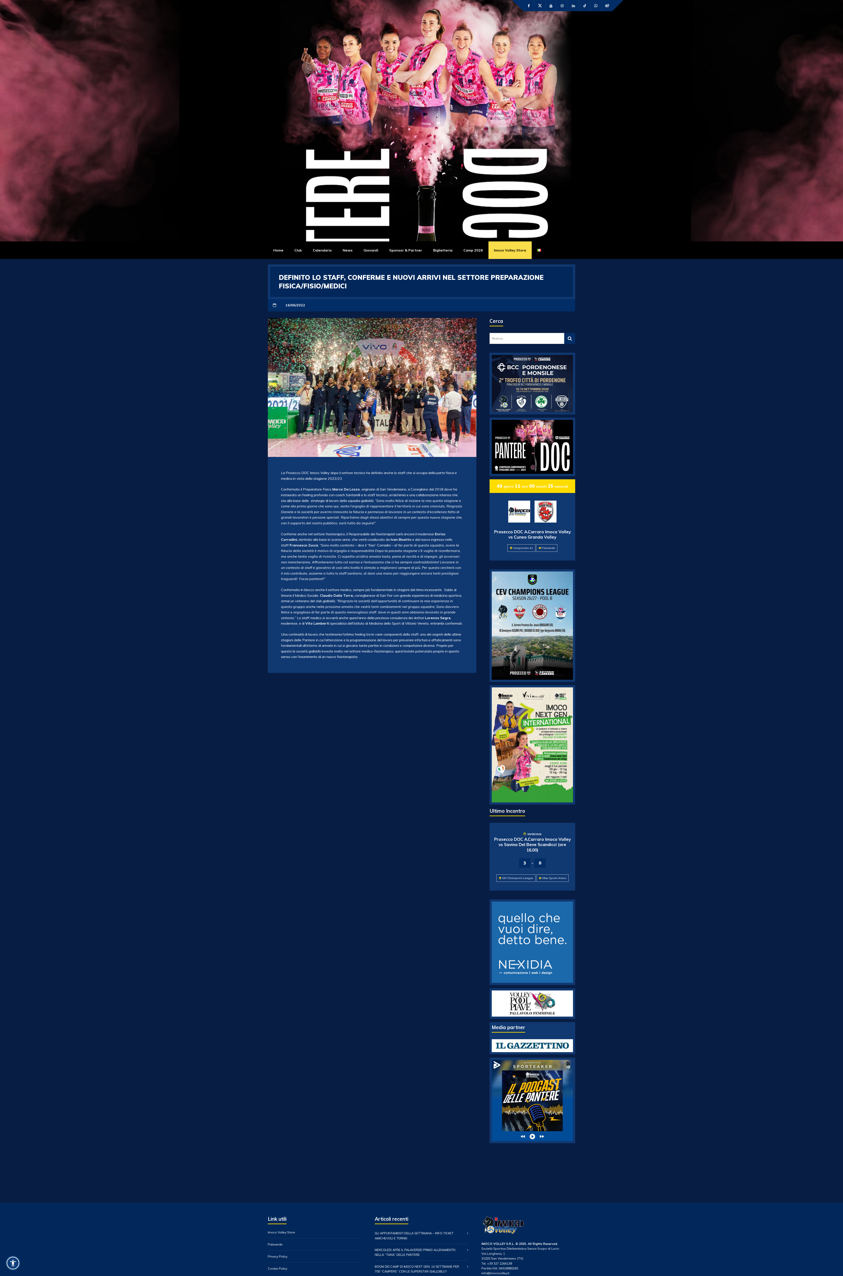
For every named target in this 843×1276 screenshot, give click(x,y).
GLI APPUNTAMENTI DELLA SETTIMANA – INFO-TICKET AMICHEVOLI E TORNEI (414, 1235)
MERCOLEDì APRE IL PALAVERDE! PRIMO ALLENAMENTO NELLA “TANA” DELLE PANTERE (415, 1252)
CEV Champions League (517, 878)
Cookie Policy (277, 1268)
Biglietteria (442, 250)
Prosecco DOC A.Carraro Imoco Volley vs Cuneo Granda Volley (532, 534)
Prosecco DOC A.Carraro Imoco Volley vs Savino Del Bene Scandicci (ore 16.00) (532, 845)
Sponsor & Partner (405, 250)
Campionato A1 (523, 548)
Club (298, 250)
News (348, 250)
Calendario (322, 250)
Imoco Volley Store (510, 250)
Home (278, 250)
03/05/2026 (534, 834)
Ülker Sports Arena (554, 878)
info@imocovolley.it (495, 1273)
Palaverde (548, 548)
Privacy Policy (277, 1256)
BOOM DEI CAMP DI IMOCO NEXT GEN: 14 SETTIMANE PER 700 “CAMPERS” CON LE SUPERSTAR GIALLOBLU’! (417, 1269)
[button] (13, 1263)
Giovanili (371, 250)
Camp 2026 (473, 250)
